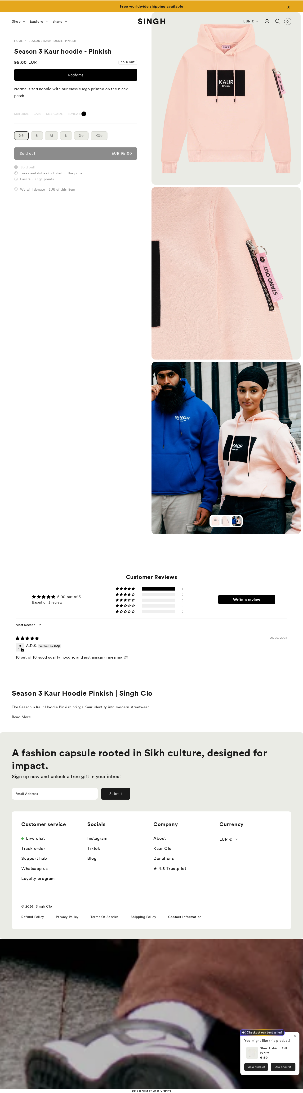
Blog (91, 858)
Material (21, 113)
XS (24, 136)
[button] (18, 21)
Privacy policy (67, 917)
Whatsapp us (34, 868)
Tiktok (93, 848)
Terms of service (104, 917)
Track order (33, 848)
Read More (21, 717)
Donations (163, 858)
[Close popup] (295, 1036)
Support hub (34, 858)
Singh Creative (162, 1090)
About (159, 838)
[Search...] (277, 21)
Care (37, 113)
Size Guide (54, 113)
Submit (115, 793)
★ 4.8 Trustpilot (169, 868)
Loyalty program (38, 878)
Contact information (185, 917)
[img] (27, 638)
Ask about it (283, 1067)
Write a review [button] (246, 599)
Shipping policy (143, 917)
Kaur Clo (162, 848)
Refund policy (32, 917)
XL (84, 136)
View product (256, 1067)
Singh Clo (44, 906)
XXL (101, 136)
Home (18, 41)
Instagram (97, 838)
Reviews (74, 113)
